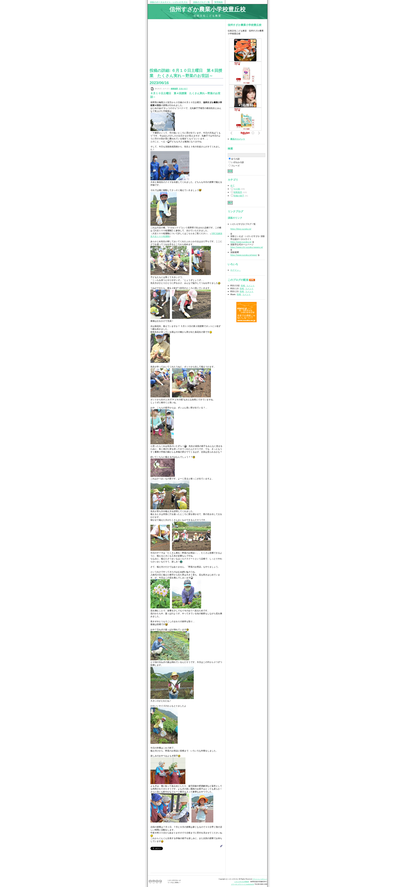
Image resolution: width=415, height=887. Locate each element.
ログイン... (235, 270)
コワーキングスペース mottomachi (242, 884)
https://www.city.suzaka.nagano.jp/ (246, 247)
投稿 (243, 285)
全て (232, 185)
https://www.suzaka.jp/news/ (243, 255)
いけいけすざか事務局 (241, 881)
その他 (237, 189)
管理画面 (218, 2)
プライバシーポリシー (260, 879)
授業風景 (174, 89)
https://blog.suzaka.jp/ (240, 229)
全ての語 (235, 159)
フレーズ (235, 165)
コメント (250, 285)
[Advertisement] (186, 43)
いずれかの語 (237, 162)
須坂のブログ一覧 (201, 2)
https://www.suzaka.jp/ (241, 242)
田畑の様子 (183, 89)
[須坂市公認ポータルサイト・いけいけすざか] (246, 312)
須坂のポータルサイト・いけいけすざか (169, 2)
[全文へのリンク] (152, 89)
